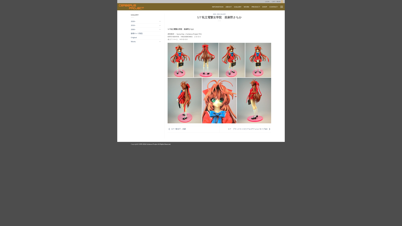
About (229, 7)
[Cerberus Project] (134, 6)
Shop (264, 7)
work (246, 7)
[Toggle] (160, 21)
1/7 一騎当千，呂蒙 (178, 129)
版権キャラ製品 (137, 33)
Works (133, 41)
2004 (218, 14)
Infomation (217, 7)
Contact (273, 7)
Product (256, 7)
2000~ (133, 29)
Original (134, 37)
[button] (267, 1)
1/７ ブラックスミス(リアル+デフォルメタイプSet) (248, 129)
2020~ (133, 21)
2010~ (133, 25)
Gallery (237, 7)
